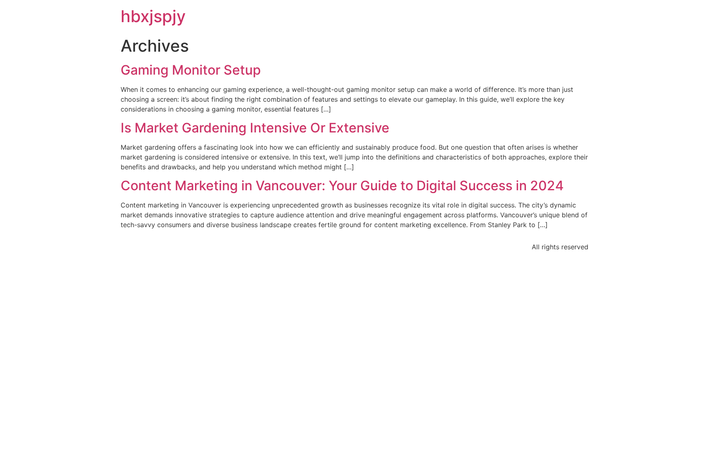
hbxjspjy (153, 16)
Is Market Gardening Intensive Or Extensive (255, 128)
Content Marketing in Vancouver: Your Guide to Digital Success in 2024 (342, 186)
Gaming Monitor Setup (191, 70)
